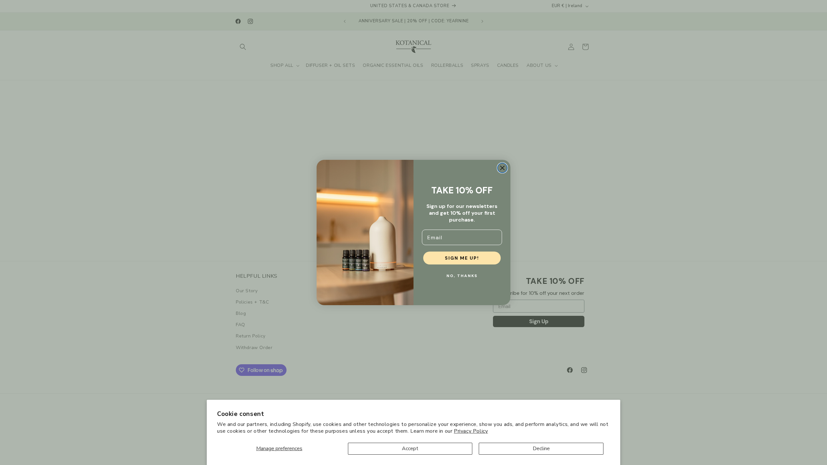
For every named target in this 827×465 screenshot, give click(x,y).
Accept (410, 448)
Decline (541, 448)
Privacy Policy (471, 431)
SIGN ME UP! (462, 258)
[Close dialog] (502, 168)
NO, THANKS (461, 275)
